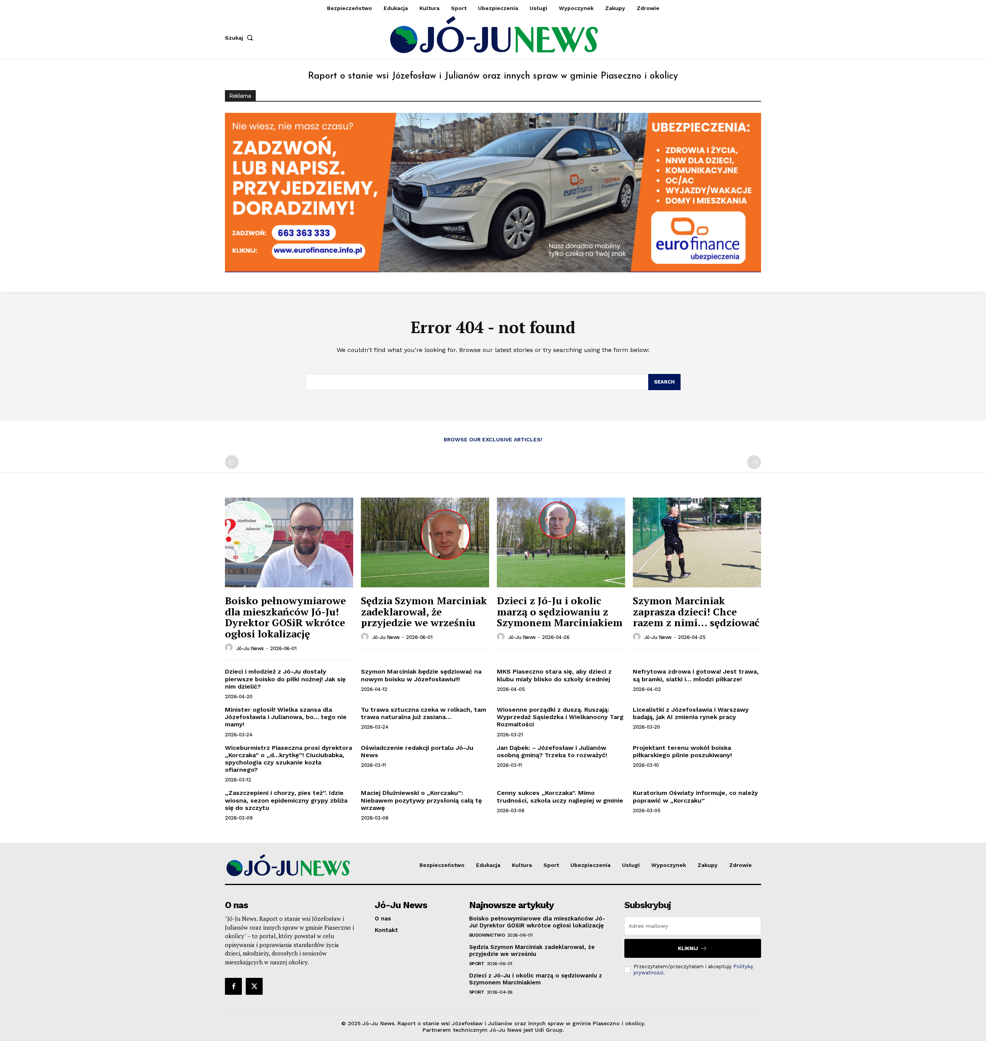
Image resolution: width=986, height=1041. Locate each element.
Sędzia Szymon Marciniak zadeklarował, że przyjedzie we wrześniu (424, 611)
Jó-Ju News (250, 648)
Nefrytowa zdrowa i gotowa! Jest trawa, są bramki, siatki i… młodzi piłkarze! (696, 675)
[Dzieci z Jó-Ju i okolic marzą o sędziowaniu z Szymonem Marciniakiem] (561, 542)
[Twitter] (254, 986)
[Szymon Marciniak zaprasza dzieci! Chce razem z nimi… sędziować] (697, 542)
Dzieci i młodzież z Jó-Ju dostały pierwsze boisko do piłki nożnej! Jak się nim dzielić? (285, 679)
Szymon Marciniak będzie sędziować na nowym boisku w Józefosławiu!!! (421, 675)
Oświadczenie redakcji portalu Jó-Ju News (417, 751)
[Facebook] (233, 986)
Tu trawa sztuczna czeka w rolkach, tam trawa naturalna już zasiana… (423, 713)
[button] (240, 38)
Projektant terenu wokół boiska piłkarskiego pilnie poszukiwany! (682, 751)
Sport (477, 963)
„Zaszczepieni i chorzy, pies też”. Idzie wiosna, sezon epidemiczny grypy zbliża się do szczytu (286, 800)
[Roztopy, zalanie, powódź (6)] (493, 192)
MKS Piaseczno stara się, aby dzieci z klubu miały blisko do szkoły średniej (554, 675)
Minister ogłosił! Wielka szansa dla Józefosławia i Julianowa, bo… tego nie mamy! (286, 717)
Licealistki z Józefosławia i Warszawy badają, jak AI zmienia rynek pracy (691, 713)
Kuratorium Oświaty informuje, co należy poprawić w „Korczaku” (695, 796)
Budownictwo (487, 935)
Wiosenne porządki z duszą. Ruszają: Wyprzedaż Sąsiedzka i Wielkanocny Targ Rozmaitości (560, 717)
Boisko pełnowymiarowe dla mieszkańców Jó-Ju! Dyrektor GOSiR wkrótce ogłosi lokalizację (285, 617)
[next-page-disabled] (754, 462)
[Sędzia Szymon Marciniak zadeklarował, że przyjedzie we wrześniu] (425, 542)
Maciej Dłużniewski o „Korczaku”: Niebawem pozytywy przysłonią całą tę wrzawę (421, 800)
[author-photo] (230, 648)
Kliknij (688, 948)
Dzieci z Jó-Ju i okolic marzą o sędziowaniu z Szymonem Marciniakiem (559, 611)
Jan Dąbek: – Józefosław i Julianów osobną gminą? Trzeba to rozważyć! (552, 751)
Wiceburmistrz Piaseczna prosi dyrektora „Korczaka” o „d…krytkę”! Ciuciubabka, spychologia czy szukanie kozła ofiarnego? (288, 759)
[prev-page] (232, 462)
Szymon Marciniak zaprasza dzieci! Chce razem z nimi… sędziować (696, 611)
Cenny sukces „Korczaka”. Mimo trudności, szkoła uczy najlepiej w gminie (560, 796)
